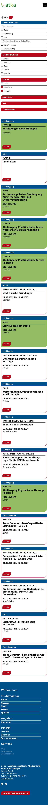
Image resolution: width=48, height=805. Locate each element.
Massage (7, 62)
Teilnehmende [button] (8, 109)
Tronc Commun (9, 45)
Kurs (5, 37)
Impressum (6, 751)
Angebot (7, 718)
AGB (3, 748)
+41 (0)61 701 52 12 (17, 776)
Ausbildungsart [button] (10, 22)
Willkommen (9, 690)
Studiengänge (10, 696)
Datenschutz (7, 753)
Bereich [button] (5, 79)
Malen (5, 58)
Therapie (6, 91)
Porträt (5, 727)
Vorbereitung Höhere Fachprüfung (17, 41)
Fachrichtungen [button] (10, 54)
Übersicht (6, 722)
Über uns (5, 734)
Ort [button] (4, 103)
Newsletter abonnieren (15, 793)
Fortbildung (8, 33)
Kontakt (6, 743)
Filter (7, 17)
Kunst (5, 83)
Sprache (6, 73)
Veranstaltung (9, 48)
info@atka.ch (7, 778)
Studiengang (8, 26)
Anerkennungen (8, 738)
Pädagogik (7, 87)
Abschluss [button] (7, 97)
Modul (5, 30)
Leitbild (5, 731)
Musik (5, 66)
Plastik (6, 69)
